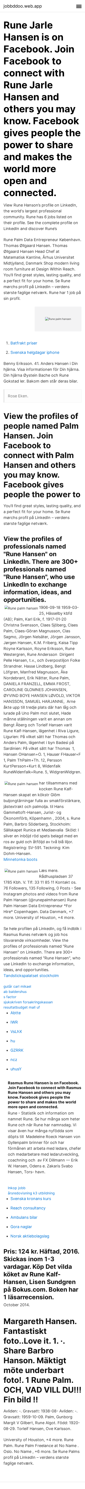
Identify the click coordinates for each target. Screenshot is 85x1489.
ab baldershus (15, 991)
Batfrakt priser (23, 343)
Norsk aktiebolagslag (29, 1236)
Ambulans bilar (23, 1217)
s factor (9, 997)
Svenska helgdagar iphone (34, 352)
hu (12, 1041)
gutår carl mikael (17, 986)
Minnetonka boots (20, 859)
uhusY (16, 1069)
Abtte (15, 1013)
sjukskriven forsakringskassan (28, 1002)
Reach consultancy (28, 1208)
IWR (14, 1022)
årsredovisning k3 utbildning (31, 1193)
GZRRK (17, 1050)
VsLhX (16, 1031)
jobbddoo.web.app (22, 6)
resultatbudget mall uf (21, 1007)
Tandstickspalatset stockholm (31, 975)
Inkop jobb (17, 1188)
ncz (13, 1059)
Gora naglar (21, 1226)
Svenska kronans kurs (30, 1198)
